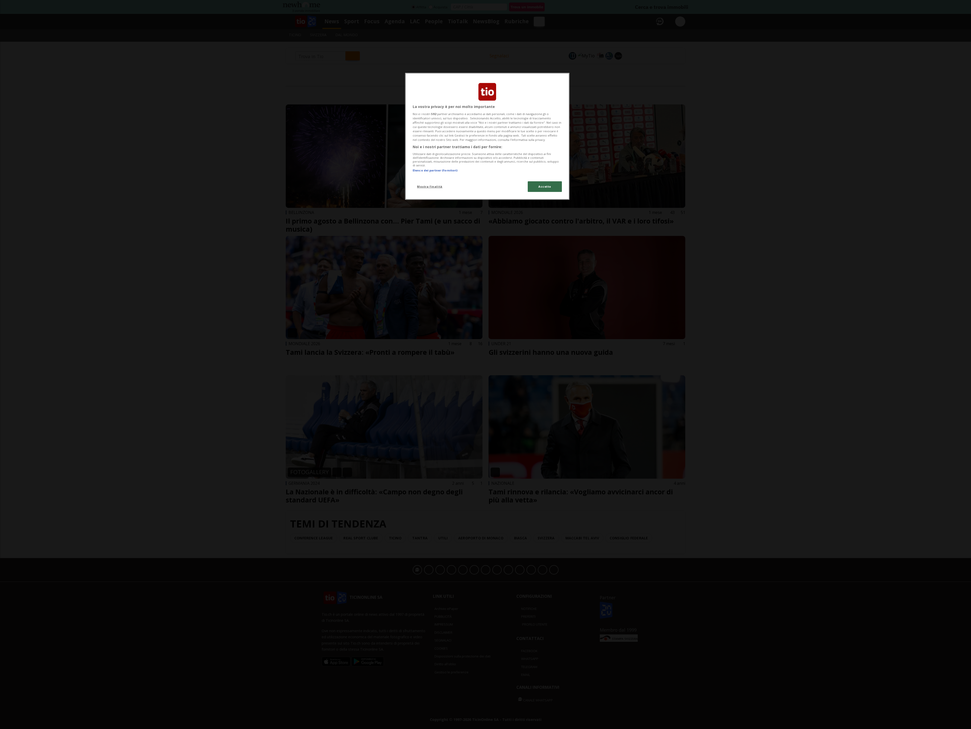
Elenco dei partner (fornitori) (435, 170)
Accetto (544, 186)
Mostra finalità (430, 186)
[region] (487, 136)
